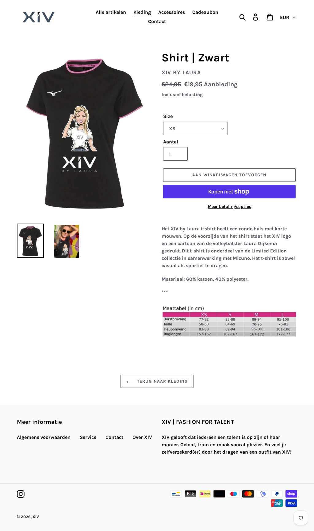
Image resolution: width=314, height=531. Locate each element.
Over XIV (142, 437)
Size (168, 116)
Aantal (170, 142)
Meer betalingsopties (229, 206)
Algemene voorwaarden (44, 437)
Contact (114, 437)
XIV (36, 516)
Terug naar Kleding (162, 381)
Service (88, 437)
